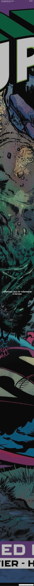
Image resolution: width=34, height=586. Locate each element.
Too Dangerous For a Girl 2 (7, 1)
